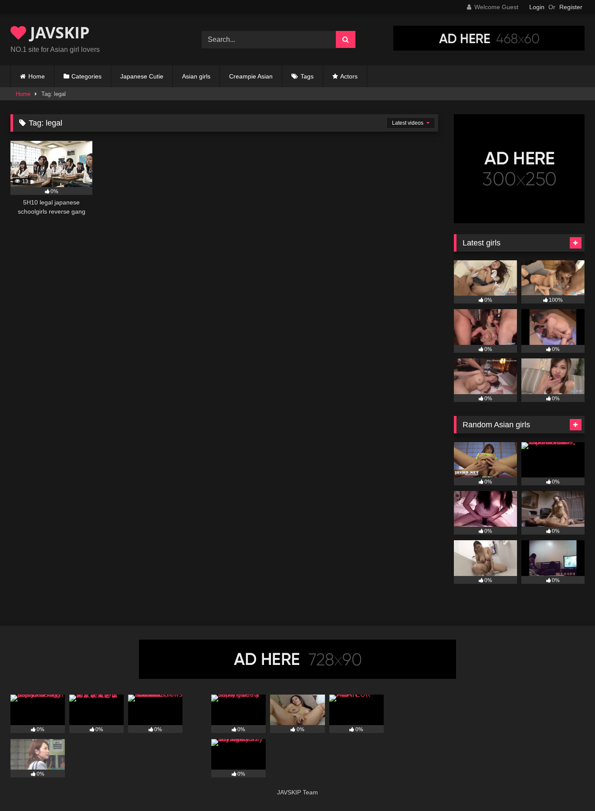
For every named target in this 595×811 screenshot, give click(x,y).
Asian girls (196, 76)
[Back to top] (568, 785)
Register (570, 6)
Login (536, 6)
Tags (307, 76)
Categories (86, 76)
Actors (349, 76)
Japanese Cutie (141, 76)
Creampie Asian (251, 76)
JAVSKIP (58, 32)
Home (36, 76)
